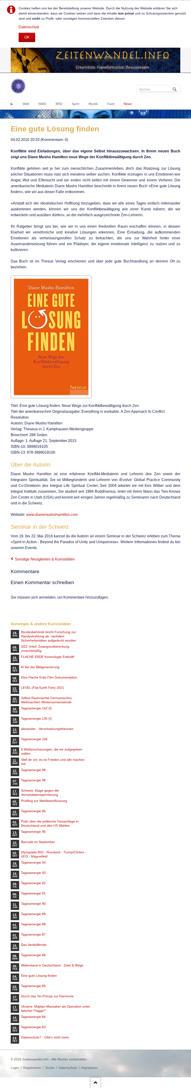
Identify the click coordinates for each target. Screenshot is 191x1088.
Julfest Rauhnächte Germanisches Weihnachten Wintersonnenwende (46, 700)
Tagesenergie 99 (33, 770)
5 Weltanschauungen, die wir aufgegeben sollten (51, 751)
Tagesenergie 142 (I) (36, 708)
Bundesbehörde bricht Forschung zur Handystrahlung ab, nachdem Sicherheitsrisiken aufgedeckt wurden (48, 636)
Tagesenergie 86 (33, 955)
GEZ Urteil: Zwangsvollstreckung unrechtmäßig (45, 649)
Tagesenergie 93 (33, 873)
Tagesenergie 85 (33, 986)
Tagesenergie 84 (33, 1017)
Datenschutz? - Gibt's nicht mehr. (45, 1037)
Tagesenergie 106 (34, 739)
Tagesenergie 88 (33, 924)
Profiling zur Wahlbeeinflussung (44, 801)
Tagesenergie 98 (33, 780)
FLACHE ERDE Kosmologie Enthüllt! (48, 657)
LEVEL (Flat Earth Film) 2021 (42, 687)
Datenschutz (29, 27)
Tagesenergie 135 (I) (36, 718)
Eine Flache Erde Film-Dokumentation (49, 677)
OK (27, 37)
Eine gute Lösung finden (39, 975)
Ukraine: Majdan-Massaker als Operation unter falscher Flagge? (55, 1009)
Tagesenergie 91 (33, 893)
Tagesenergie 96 (33, 811)
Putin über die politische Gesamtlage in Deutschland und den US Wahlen (49, 823)
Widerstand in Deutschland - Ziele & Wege (52, 965)
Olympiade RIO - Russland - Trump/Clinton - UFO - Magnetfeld (53, 854)
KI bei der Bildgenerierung (40, 667)
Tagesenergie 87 (33, 934)
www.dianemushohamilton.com (52, 515)
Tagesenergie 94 (33, 862)
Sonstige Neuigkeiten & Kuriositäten (45, 559)
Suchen (174, 89)
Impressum (89, 1068)
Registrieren (32, 1068)
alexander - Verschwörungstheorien (47, 729)
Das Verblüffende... (35, 945)
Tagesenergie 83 (33, 1027)
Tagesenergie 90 (33, 903)
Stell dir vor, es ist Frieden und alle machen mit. (53, 762)
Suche (50, 1068)
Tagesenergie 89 (33, 914)
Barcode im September (38, 842)
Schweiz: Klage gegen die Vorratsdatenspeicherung (40, 793)
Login (15, 1068)
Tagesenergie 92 (33, 883)
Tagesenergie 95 (33, 831)
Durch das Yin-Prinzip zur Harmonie (47, 996)
